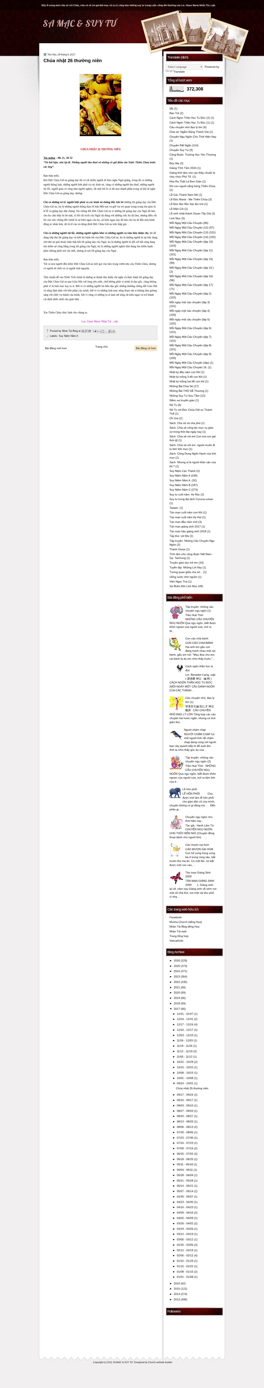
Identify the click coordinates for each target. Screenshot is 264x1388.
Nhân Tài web (178, 931)
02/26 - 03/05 (185, 1244)
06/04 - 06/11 (185, 1169)
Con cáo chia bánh (196, 638)
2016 (177, 1283)
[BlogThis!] (103, 331)
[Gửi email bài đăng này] (99, 331)
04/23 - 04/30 (185, 1202)
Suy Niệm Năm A (68, 335)
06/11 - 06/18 (185, 1164)
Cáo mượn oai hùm (197, 844)
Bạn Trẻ (174, 113)
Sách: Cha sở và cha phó (184, 423)
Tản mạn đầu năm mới (183, 521)
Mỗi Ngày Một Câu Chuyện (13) (188, 232)
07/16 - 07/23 (185, 1143)
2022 (177, 982)
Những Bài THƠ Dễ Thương (186, 390)
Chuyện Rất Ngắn (180, 145)
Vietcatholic (176, 940)
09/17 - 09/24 (185, 1094)
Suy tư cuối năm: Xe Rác (184, 494)
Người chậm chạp (195, 729)
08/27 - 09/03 (185, 1111)
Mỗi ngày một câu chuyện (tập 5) (189, 319)
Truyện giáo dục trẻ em (183, 562)
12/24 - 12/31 (185, 1019)
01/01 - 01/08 (185, 1276)
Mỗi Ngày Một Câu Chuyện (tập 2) (190, 293)
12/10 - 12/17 (185, 1029)
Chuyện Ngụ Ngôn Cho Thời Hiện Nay (192, 136)
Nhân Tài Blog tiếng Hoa (184, 926)
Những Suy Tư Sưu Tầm (184, 395)
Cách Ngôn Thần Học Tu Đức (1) (189, 122)
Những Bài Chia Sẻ (181, 386)
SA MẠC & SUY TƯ (79, 23)
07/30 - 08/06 (185, 1132)
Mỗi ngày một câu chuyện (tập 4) (189, 310)
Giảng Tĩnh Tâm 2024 (183, 168)
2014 (177, 1294)
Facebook (175, 917)
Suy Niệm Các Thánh (182, 471)
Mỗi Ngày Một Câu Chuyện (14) (188, 237)
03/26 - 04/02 (185, 1223)
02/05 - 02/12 (185, 1255)
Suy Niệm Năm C (180, 489)
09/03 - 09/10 (185, 1105)
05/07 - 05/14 (185, 1191)
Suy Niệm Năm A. (180, 480)
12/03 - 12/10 (185, 1035)
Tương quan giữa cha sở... (185, 572)
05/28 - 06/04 (185, 1175)
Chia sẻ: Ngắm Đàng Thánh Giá (189, 131)
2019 (177, 998)
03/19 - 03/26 (185, 1228)
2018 (177, 1003)
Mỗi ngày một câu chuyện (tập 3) (189, 302)
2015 (177, 1288)
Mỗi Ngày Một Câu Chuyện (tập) (189, 362)
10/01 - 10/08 (185, 1078)
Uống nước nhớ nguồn (183, 577)
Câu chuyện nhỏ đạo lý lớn (185, 127)
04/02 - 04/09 (185, 1218)
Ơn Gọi (173, 418)
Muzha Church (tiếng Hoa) (185, 922)
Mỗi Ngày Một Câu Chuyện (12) (188, 227)
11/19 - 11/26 (185, 1045)
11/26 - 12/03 (185, 1040)
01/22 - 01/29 (185, 1260)
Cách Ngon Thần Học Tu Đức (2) (189, 117)
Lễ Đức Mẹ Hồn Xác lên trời (186, 204)
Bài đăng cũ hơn (146, 348)
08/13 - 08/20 (185, 1121)
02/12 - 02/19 (185, 1250)
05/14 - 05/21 (185, 1185)
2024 (177, 971)
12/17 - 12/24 (185, 1024)
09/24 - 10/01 (185, 1083)
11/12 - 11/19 (185, 1051)
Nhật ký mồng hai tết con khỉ (186, 381)
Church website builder (160, 1362)
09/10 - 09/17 (185, 1100)
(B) (171, 108)
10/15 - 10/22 (185, 1067)
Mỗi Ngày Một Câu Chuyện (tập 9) (190, 354)
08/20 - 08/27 (185, 1116)
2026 (177, 960)
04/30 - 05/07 (185, 1196)
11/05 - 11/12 (185, 1056)
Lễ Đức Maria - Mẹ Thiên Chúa (188, 199)
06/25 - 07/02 (185, 1153)
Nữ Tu (173, 405)
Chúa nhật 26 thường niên (72, 60)
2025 (177, 966)
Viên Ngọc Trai (178, 581)
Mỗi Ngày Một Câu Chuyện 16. (188, 367)
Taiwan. (174, 507)
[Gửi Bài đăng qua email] (94, 330)
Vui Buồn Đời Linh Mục (183, 586)
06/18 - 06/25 (185, 1159)
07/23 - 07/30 (185, 1137)
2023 (177, 976)
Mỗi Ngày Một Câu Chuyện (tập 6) (190, 328)
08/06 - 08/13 (185, 1127)
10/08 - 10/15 (185, 1072)
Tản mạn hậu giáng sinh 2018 (187, 531)
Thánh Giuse (177, 549)
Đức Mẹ (174, 163)
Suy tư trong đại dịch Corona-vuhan (191, 499)
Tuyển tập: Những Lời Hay (185, 567)
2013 (177, 1299)
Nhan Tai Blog (70, 330)
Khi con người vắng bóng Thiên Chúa (192, 186)
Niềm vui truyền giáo (182, 400)
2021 (177, 987)
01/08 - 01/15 (185, 1271)
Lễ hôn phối (189, 789)
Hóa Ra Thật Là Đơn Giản (185, 181)
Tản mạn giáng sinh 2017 (185, 526)
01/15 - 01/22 (185, 1266)
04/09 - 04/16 (185, 1212)
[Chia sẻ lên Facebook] (110, 331)
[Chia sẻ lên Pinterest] (114, 331)
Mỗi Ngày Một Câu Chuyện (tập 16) (191, 276)
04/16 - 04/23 (185, 1207)
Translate (179, 71)
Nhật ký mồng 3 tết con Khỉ (186, 376)
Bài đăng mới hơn (56, 348)
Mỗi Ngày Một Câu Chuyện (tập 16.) (191, 267)
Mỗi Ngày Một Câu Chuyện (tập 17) (191, 285)
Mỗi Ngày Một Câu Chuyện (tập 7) (190, 336)
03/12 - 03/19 (185, 1234)
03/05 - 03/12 (185, 1239)
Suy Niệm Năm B (179, 485)
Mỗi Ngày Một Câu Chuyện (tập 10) (191, 241)
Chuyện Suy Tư (179, 150)
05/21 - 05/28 (185, 1180)
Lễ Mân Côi (176, 208)
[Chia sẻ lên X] (106, 331)
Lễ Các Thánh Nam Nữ (183, 194)
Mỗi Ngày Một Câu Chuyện (186, 223)
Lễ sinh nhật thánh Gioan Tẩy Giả (190, 213)
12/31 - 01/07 (185, 1013)
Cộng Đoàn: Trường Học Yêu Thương (192, 154)
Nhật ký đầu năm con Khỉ (184, 372)
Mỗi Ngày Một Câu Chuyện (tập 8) (190, 345)
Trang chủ (101, 346)
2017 (177, 1008)
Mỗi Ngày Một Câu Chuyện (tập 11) (191, 250)
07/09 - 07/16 (185, 1148)
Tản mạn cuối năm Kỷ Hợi (185, 517)
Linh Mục (175, 218)
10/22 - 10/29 (185, 1061)
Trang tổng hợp (178, 936)
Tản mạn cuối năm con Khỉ (185, 512)
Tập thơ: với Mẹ (179, 536)
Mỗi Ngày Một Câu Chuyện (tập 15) (191, 259)
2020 (177, 992)
